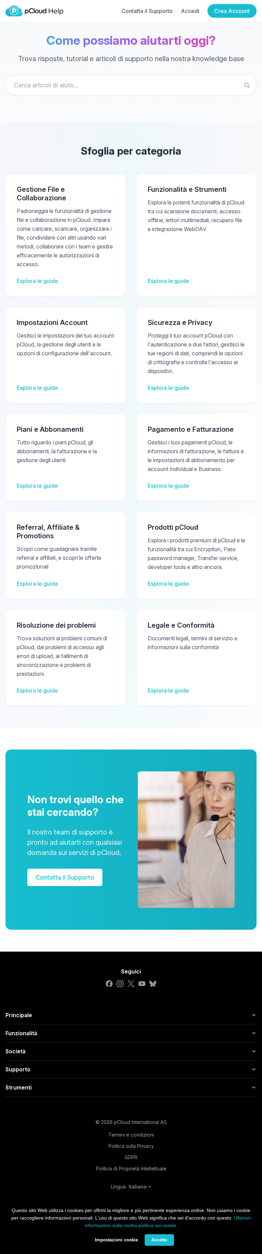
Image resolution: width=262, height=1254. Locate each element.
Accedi (190, 11)
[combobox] (131, 85)
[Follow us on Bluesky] (152, 983)
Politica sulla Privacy (131, 1146)
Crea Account (232, 11)
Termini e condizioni (131, 1135)
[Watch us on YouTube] (142, 983)
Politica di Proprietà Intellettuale (131, 1168)
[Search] (247, 85)
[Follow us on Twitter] (131, 983)
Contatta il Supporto (147, 11)
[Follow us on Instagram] (120, 983)
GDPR (131, 1157)
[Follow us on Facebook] (109, 983)
